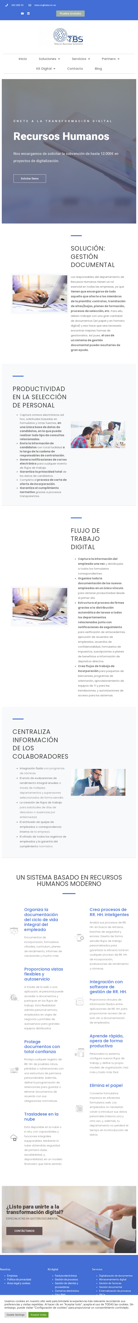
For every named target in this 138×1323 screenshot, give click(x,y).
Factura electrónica (66, 1275)
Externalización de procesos (115, 1290)
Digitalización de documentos (116, 1275)
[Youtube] (22, 13)
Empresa (12, 1275)
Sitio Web (60, 1294)
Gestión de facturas (110, 1283)
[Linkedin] (28, 13)
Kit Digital (44, 68)
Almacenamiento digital (112, 1279)
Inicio (23, 59)
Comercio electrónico (67, 1290)
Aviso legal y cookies (18, 1283)
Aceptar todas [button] (38, 1314)
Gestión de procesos (66, 1279)
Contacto (75, 68)
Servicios (79, 59)
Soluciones (47, 59)
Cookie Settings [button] (15, 1314)
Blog (98, 68)
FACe (102, 1294)
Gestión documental (110, 1287)
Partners (109, 59)
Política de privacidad (19, 1279)
